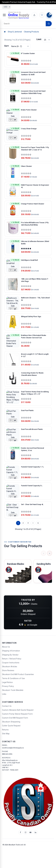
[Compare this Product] (15, 119)
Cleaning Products (31, 32)
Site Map (6, 734)
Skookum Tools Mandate (12, 690)
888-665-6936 (7, 754)
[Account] (34, 15)
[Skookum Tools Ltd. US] (18, 15)
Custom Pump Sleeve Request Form (17, 714)
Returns (5, 730)
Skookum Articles (9, 666)
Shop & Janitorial (15, 32)
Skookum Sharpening (11, 722)
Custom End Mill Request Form (15, 718)
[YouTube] (30, 832)
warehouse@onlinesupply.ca (13, 748)
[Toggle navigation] (4, 15)
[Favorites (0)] (42, 15)
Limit (38, 39)
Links (4, 694)
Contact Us (6, 706)
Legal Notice (7, 682)
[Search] (49, 23)
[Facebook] (20, 832)
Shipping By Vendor (10, 655)
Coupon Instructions (10, 663)
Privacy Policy (8, 686)
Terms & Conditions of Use (13, 678)
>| (38, 523)
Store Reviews (8, 670)
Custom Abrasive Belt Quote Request (17, 710)
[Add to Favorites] (11, 119)
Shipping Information (11, 651)
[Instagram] (25, 832)
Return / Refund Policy (11, 659)
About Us (6, 647)
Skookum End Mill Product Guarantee (18, 674)
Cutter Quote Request (11, 726)
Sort (6, 46)
